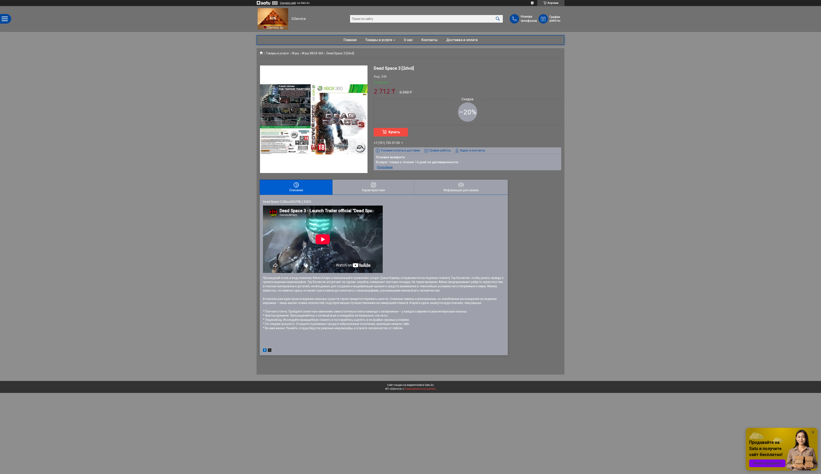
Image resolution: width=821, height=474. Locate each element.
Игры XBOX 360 (312, 53)
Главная (350, 40)
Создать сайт (288, 2)
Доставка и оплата (462, 40)
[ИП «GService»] (273, 19)
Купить (394, 132)
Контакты (429, 40)
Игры (295, 53)
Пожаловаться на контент (420, 388)
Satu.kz (429, 385)
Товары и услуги (378, 40)
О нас (408, 40)
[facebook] (265, 351)
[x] (269, 351)
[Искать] (498, 19)
